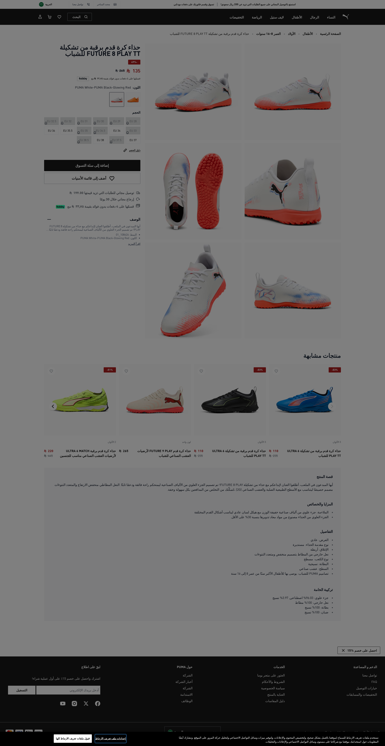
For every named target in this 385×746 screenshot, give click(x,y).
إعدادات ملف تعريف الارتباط (110, 738)
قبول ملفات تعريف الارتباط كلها (73, 738)
